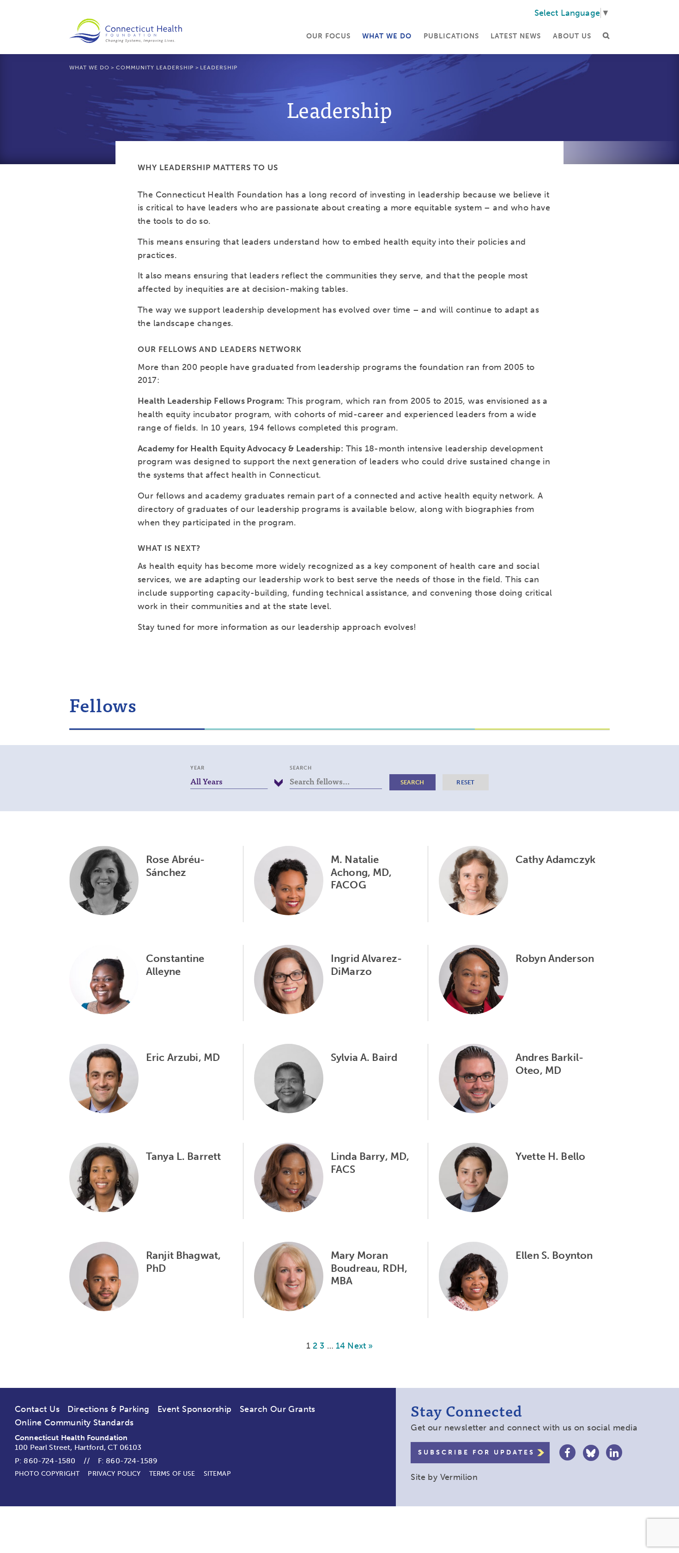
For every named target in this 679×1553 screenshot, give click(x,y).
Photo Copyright (47, 1474)
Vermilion (459, 1477)
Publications (451, 36)
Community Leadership (155, 67)
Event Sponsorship (195, 1409)
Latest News (516, 36)
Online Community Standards (74, 1422)
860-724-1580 (49, 1460)
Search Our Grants (277, 1409)
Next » (360, 1346)
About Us (572, 36)
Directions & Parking (108, 1409)
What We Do (387, 36)
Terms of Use (172, 1474)
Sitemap (217, 1474)
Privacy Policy (114, 1474)
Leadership (218, 67)
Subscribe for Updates (476, 1452)
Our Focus (328, 36)
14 (340, 1346)
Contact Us (37, 1409)
